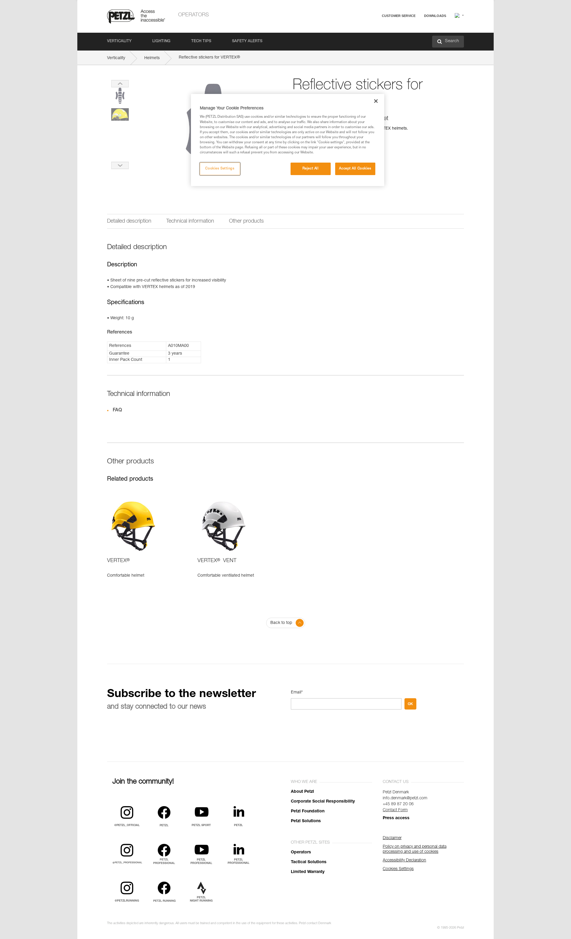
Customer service (398, 16)
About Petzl (302, 792)
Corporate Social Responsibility (323, 802)
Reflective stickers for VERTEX (209, 57)
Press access (396, 818)
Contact (375, 38)
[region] (287, 140)
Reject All (310, 168)
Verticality (119, 41)
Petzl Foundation (307, 811)
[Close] (375, 101)
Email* (297, 693)
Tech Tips (201, 41)
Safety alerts (247, 41)
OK (410, 704)
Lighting (161, 41)
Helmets (152, 58)
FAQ (372, 30)
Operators (193, 15)
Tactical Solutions (309, 862)
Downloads (435, 16)
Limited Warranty (307, 872)
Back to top (281, 623)
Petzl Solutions (306, 821)
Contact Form (395, 810)
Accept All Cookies (355, 168)
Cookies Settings (219, 168)
